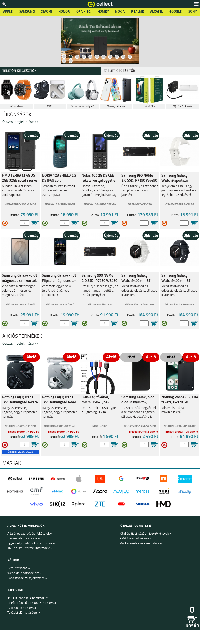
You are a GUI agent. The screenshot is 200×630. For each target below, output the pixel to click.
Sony (192, 12)
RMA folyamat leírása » (135, 538)
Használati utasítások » (23, 538)
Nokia (120, 12)
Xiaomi (46, 12)
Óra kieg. (83, 12)
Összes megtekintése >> (20, 122)
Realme (137, 12)
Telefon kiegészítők (19, 71)
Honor (64, 12)
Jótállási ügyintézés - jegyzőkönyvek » (145, 533)
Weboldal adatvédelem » (24, 573)
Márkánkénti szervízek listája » (141, 543)
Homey (103, 12)
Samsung (27, 12)
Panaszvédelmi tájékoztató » (27, 578)
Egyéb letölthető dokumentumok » (31, 543)
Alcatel (156, 12)
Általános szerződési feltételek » (29, 533)
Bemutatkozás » (18, 568)
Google (175, 12)
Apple (8, 12)
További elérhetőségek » (24, 612)
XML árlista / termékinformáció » (29, 548)
